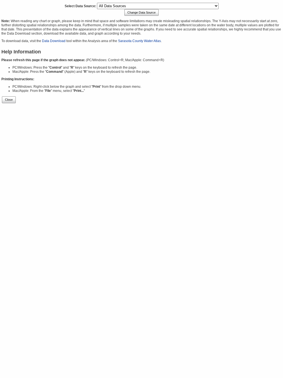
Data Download (53, 41)
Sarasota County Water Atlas (139, 41)
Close (9, 99)
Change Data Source (141, 12)
